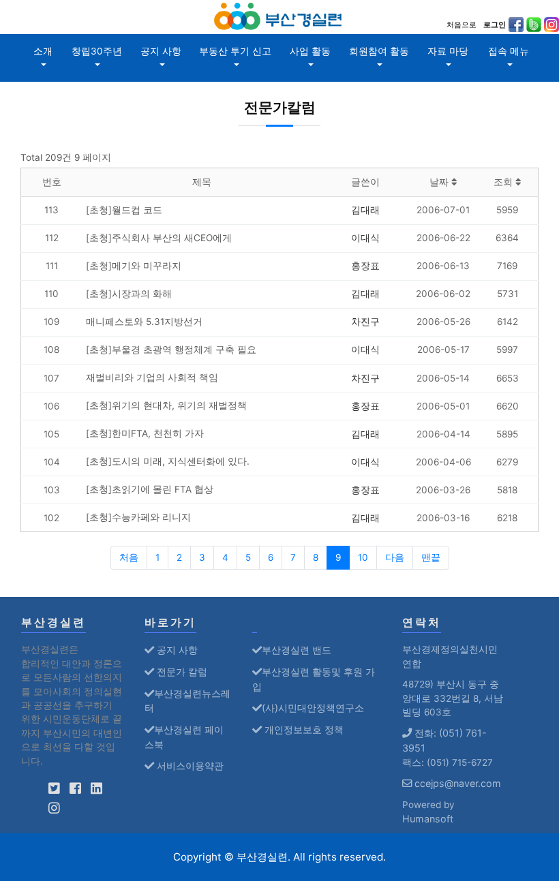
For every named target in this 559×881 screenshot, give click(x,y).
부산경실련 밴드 (296, 649)
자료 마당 (447, 51)
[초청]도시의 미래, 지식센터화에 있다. (168, 461)
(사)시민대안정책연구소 (313, 707)
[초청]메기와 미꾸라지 (133, 265)
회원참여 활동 (379, 51)
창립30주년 (97, 51)
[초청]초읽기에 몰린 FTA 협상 (149, 489)
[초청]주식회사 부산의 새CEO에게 (159, 237)
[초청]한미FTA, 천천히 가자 (145, 433)
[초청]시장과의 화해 (129, 293)
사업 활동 (310, 51)
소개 (42, 51)
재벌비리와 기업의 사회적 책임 (152, 377)
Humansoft (427, 818)
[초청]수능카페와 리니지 (138, 517)
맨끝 (430, 557)
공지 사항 (160, 51)
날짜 (440, 181)
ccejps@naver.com (456, 783)
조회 (504, 181)
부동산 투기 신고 (235, 51)
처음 (128, 557)
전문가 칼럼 (180, 671)
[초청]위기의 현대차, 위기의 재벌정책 (166, 405)
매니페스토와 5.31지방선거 (144, 321)
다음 (394, 557)
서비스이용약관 (189, 765)
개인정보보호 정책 (303, 729)
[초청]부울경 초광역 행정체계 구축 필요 (171, 349)
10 (363, 557)
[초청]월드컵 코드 (124, 209)
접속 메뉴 (508, 51)
